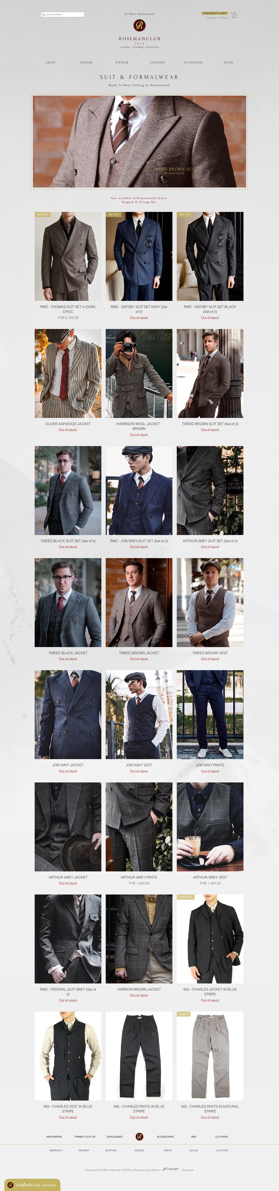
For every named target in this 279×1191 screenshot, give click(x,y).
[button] (234, 15)
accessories (152, 47)
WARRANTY (56, 1150)
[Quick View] (68, 373)
